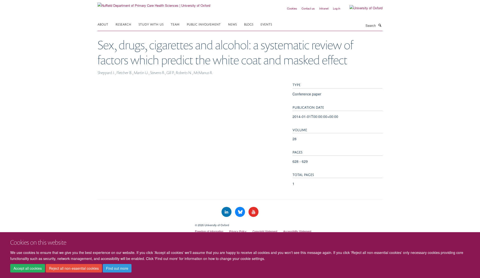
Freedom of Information (209, 231)
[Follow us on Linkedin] (227, 212)
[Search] (379, 25)
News (232, 24)
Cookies (292, 8)
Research (123, 24)
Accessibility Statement (297, 231)
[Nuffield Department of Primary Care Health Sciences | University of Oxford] (154, 3)
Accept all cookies (28, 268)
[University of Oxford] (362, 8)
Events (266, 24)
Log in (336, 8)
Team (175, 24)
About (103, 24)
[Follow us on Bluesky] (240, 212)
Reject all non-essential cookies (74, 268)
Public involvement (204, 24)
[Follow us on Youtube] (253, 212)
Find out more (117, 268)
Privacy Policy (237, 231)
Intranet (323, 8)
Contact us (308, 8)
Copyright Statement (264, 231)
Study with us (151, 24)
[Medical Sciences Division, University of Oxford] (143, 223)
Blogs (248, 24)
